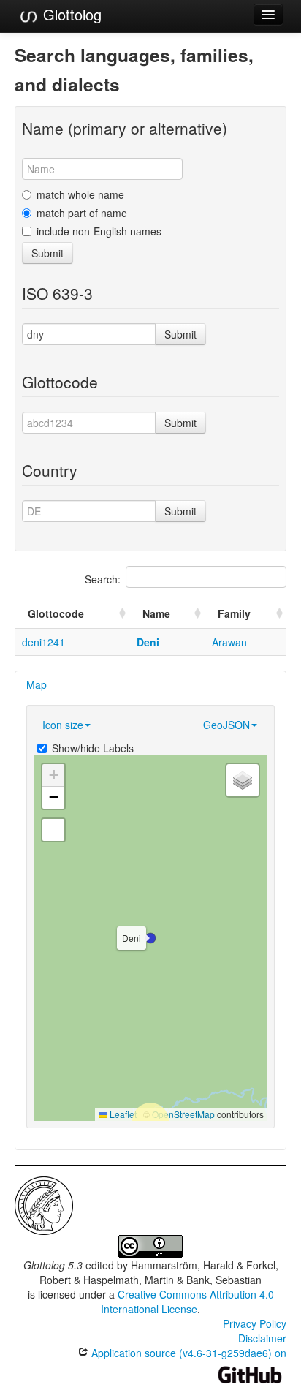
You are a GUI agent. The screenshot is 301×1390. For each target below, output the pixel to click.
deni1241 (43, 642)
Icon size (62, 724)
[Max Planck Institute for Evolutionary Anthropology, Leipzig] (44, 1204)
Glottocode (56, 613)
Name (156, 613)
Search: (103, 579)
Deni (148, 642)
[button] (150, 938)
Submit (47, 253)
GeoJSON (226, 724)
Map (36, 684)
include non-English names (99, 231)
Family (234, 613)
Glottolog (70, 14)
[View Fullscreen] (53, 830)
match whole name (80, 194)
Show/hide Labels (93, 748)
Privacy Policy (254, 1323)
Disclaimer (262, 1338)
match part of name (82, 212)
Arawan (229, 642)
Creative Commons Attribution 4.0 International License (187, 1301)
